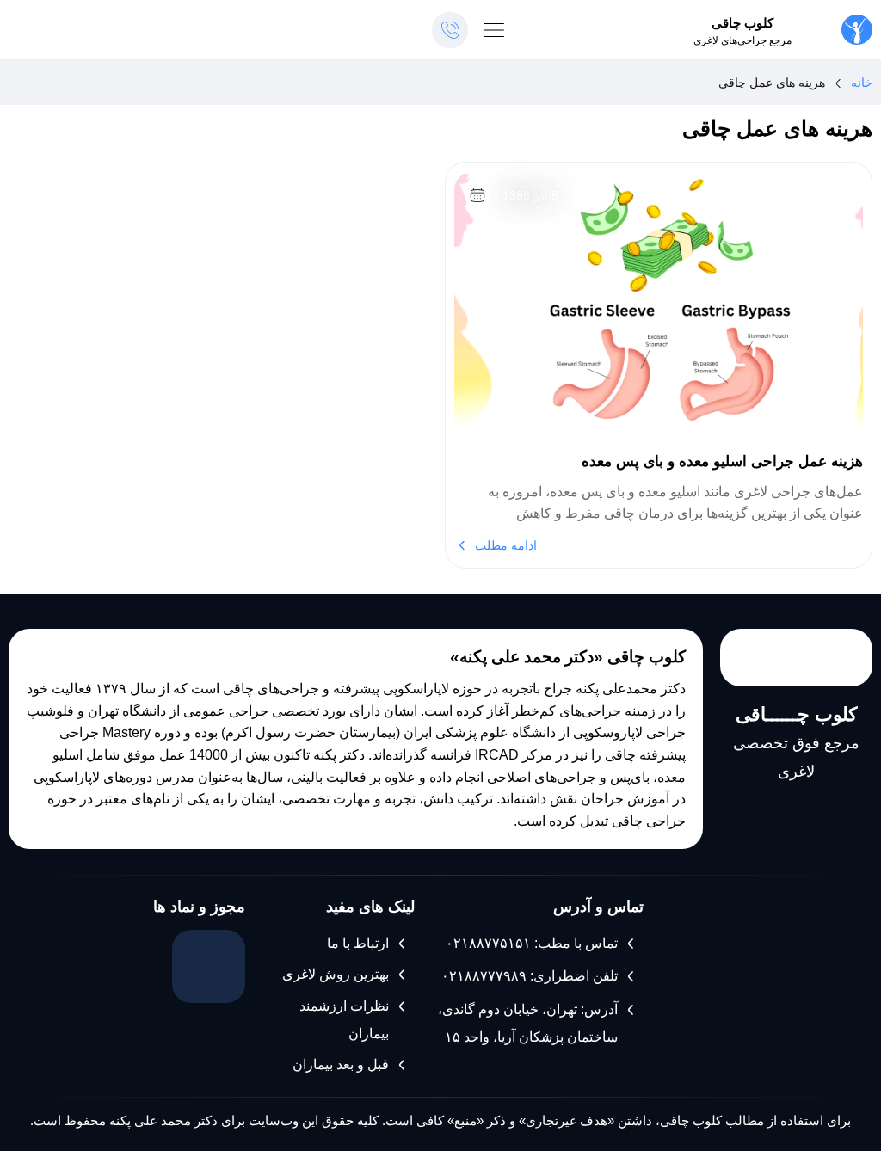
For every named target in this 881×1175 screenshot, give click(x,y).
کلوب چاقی (742, 22)
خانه (861, 82)
